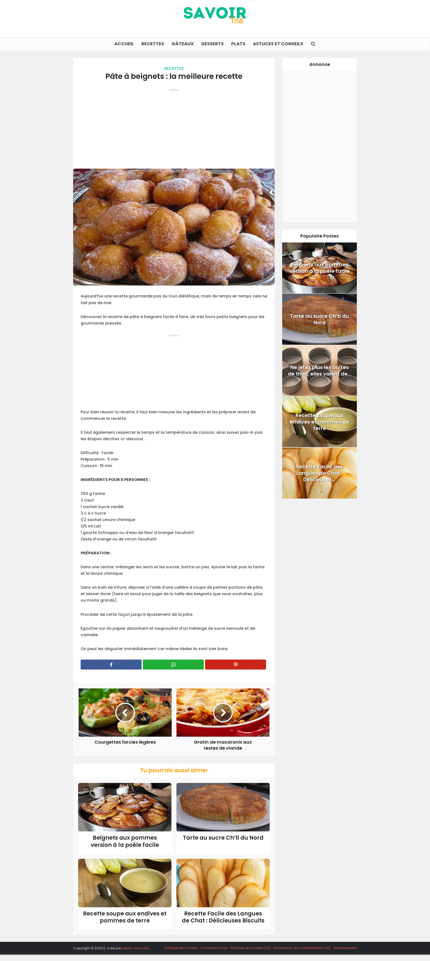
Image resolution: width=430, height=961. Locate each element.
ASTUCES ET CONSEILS (278, 44)
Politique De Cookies (181, 948)
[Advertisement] (174, 126)
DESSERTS (212, 44)
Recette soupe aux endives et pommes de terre (124, 917)
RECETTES (152, 44)
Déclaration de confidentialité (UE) (302, 948)
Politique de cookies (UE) (250, 948)
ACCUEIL (124, 44)
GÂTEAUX (182, 44)
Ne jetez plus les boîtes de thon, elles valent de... (319, 370)
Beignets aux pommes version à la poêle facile (125, 841)
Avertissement (345, 948)
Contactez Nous (213, 948)
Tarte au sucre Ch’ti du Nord (223, 838)
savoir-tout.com (135, 948)
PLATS (238, 44)
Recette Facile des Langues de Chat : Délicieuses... (319, 473)
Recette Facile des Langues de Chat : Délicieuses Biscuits (223, 917)
